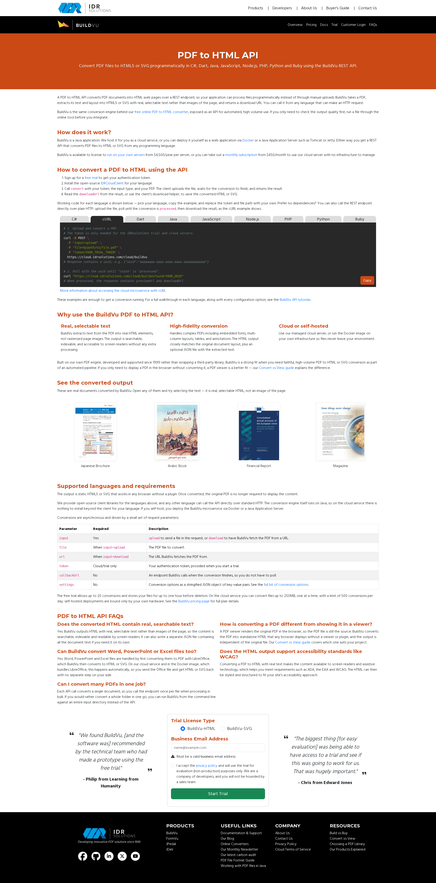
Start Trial (218, 794)
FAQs (373, 24)
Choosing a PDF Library (347, 843)
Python (323, 219)
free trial (91, 177)
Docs (324, 24)
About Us (309, 8)
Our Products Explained (347, 849)
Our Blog (227, 838)
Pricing (311, 24)
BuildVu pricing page (194, 601)
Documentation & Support (241, 833)
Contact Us (367, 8)
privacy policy (206, 765)
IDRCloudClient (112, 183)
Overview (295, 24)
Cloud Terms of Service (293, 849)
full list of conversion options (286, 584)
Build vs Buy (339, 833)
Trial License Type (193, 720)
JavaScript (211, 219)
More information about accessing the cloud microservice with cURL (113, 290)
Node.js (252, 219)
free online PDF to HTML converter (161, 111)
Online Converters (234, 843)
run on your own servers (126, 154)
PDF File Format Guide (238, 860)
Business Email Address (199, 739)
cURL (106, 219)
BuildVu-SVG (239, 728)
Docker (248, 140)
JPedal (171, 843)
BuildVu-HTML (201, 728)
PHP (288, 219)
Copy (367, 279)
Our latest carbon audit (238, 854)
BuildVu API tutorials (295, 299)
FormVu (172, 838)
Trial (334, 24)
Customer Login (353, 24)
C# (74, 219)
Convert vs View (342, 838)
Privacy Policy (286, 843)
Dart (140, 219)
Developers (282, 8)
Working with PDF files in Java (243, 865)
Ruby (359, 219)
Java (173, 219)
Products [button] (256, 8)
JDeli (169, 849)
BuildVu (172, 833)
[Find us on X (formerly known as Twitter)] (122, 856)
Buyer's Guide (338, 8)
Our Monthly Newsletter (239, 849)
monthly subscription (241, 154)
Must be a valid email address (205, 756)
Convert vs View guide (276, 367)
